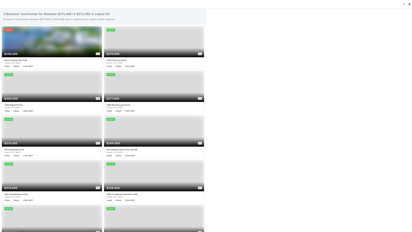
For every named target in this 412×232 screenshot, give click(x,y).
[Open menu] (409, 4)
